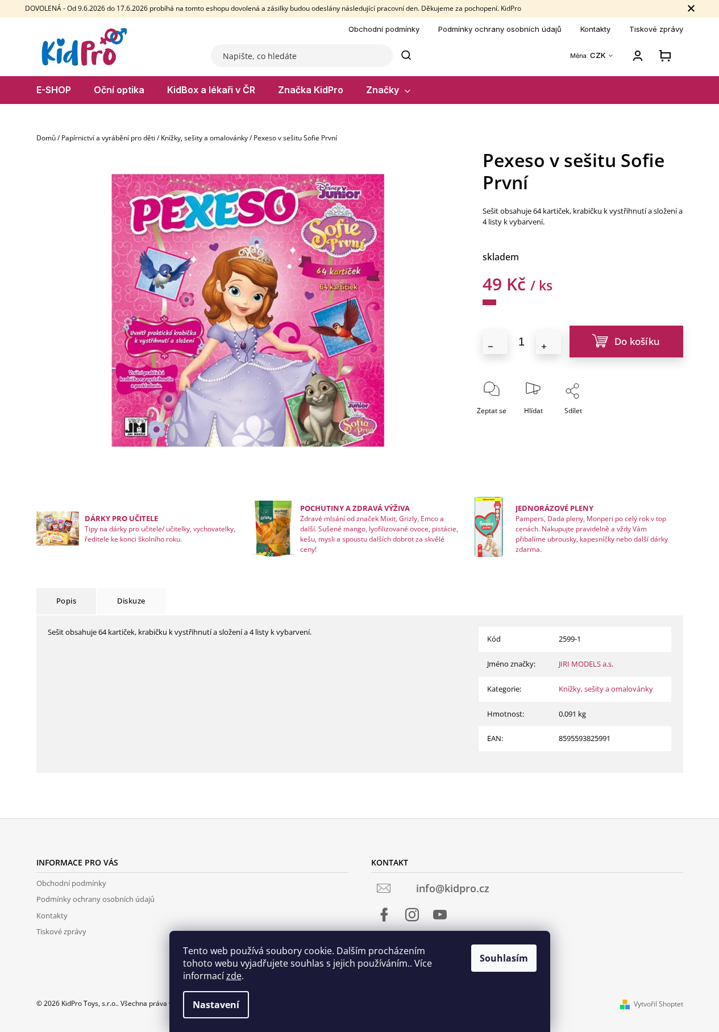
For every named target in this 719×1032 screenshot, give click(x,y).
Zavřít (604, 426)
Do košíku (637, 341)
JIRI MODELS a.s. (586, 664)
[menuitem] (53, 90)
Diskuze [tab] (131, 601)
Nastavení (216, 1004)
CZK (599, 55)
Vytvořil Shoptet (658, 1004)
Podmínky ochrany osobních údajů (500, 29)
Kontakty (595, 29)
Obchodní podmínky (383, 29)
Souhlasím (504, 958)
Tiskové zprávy (656, 29)
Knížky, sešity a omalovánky (606, 689)
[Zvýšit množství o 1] (548, 341)
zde (234, 975)
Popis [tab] (66, 601)
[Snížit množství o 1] (495, 341)
